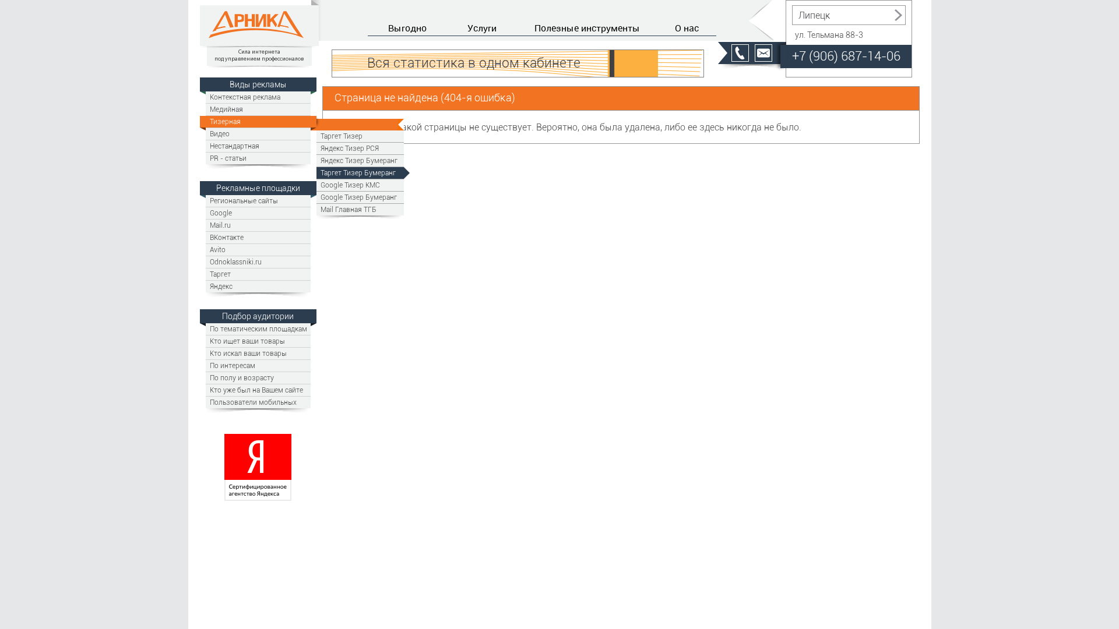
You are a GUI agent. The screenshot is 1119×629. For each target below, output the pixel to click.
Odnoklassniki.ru (236, 261)
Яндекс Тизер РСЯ (350, 148)
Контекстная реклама (245, 97)
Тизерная (225, 121)
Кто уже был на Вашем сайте (256, 390)
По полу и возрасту (242, 377)
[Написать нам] (763, 53)
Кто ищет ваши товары (247, 341)
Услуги (482, 28)
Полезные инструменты (587, 28)
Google (221, 213)
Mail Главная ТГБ (348, 209)
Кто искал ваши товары (248, 353)
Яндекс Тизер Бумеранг (359, 160)
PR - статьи (228, 158)
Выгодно (407, 28)
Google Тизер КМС (350, 185)
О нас (687, 28)
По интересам (232, 365)
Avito (218, 249)
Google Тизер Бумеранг (359, 197)
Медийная (226, 109)
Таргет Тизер (342, 136)
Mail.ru (220, 225)
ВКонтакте (227, 237)
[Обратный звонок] (740, 53)
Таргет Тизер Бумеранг (358, 172)
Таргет (220, 274)
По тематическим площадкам (258, 328)
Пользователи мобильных (253, 402)
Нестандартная (234, 146)
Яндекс (221, 286)
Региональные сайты (244, 200)
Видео (220, 133)
